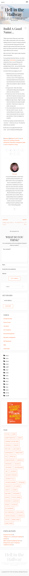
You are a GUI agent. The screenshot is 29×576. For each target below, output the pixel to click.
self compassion (9, 512)
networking (16, 493)
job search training (10, 482)
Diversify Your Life (7, 535)
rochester (14, 504)
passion (7, 497)
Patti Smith (12, 60)
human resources (9, 460)
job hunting (8, 467)
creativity (16, 445)
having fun (12, 456)
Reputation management (16, 142)
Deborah (7, 138)
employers (8, 449)
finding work (19, 452)
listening (14, 490)
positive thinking (16, 497)
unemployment (9, 523)
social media (20, 512)
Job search (6, 326)
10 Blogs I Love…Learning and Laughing (12, 537)
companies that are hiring (12, 441)
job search (13, 471)
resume (7, 504)
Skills (24, 142)
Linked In (7, 490)
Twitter (7, 519)
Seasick (5, 539)
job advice (17, 464)
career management (9, 144)
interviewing (8, 464)
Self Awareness (7, 341)
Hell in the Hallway (14, 12)
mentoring (8, 493)
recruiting (16, 501)
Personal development (8, 333)
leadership (8, 486)
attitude (7, 434)
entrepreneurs (9, 452)
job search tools (9, 478)
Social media (6, 349)
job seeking (21, 482)
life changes (17, 486)
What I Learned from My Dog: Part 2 (11, 541)
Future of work (7, 322)
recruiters (8, 501)
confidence (8, 445)
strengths (21, 516)
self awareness (9, 508)
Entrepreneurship (7, 319)
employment (16, 449)
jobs (6, 471)
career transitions (10, 438)
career (14, 434)
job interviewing (18, 467)
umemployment (16, 519)
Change (16, 144)
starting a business (10, 516)
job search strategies (11, 475)
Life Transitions (11, 140)
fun (6, 456)
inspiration (20, 460)
